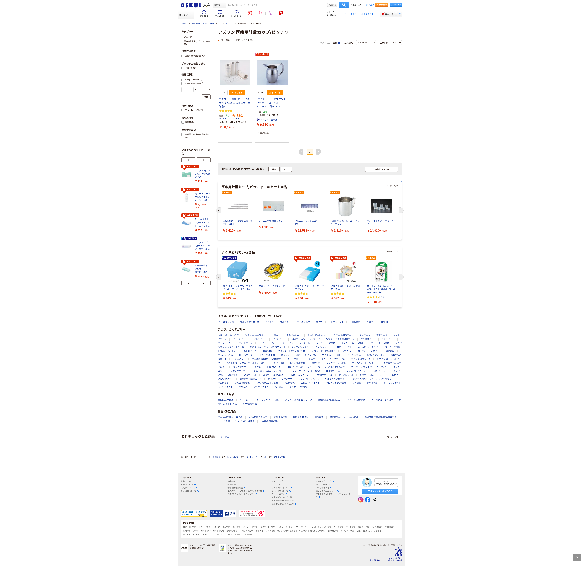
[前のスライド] (188, 159)
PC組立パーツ (274, 367)
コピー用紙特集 (189, 527)
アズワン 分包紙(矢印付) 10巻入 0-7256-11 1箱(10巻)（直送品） (234, 103)
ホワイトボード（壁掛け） (323, 351)
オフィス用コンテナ (360, 359)
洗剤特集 (186, 531)
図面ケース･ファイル (306, 355)
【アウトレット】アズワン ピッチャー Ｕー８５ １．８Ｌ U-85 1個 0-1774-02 (271, 103)
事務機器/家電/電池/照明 (329, 400)
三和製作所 (355, 322)
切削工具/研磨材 (301, 417)
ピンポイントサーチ (233, 535)
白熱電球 (356, 383)
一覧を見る (223, 437)
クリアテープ (388, 339)
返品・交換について (188, 491)
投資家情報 (232, 485)
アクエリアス (279, 457)
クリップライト (261, 386)
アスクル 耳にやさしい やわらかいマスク (202, 173)
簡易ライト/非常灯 (298, 386)
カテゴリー (184, 15)
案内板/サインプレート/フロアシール (267, 347)
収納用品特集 (332, 531)
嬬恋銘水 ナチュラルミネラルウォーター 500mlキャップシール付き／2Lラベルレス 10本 (202, 197)
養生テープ (365, 335)
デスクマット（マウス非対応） (292, 351)
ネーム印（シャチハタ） (368, 347)
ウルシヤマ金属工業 (249, 322)
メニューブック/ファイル (333, 359)
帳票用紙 (316, 363)
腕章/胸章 (267, 351)
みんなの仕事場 (322, 488)
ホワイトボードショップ (288, 527)
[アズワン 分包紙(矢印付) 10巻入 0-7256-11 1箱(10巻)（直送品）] (235, 72)
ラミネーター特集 (267, 527)
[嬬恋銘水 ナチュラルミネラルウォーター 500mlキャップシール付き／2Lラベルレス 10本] (186, 197)
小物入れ (375, 351)
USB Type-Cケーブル (300, 375)
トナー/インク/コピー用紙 (266, 400)
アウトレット (262, 54)
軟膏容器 (216, 457)
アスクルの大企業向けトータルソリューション (334, 495)
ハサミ (262, 343)
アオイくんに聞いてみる (380, 491)
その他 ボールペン (316, 335)
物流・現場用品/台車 (258, 417)
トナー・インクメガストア (209, 527)
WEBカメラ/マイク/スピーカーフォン (369, 367)
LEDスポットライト (310, 383)
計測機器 (319, 417)
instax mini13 (232, 457)
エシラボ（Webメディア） (326, 491)
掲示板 (332, 343)
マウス (257, 367)
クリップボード (294, 359)
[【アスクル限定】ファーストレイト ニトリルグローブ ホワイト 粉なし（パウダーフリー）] (186, 223)
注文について (186, 481)
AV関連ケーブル (324, 375)
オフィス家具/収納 (356, 400)
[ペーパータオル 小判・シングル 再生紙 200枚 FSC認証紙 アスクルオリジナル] (186, 269)
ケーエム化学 (303, 322)
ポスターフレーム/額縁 (352, 343)
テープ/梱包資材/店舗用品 (230, 417)
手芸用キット (239, 359)
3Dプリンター (380, 371)
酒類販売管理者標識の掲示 (283, 501)
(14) (382, 297)
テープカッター (225, 343)
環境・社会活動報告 (235, 488)
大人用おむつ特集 (317, 531)
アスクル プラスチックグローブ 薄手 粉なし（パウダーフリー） (202, 246)
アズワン (229, 24)
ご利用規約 (276, 485)
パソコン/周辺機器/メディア (298, 400)
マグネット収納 (225, 355)
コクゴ (319, 322)
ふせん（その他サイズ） (228, 335)
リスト (323, 43)
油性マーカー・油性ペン (256, 335)
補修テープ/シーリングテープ (306, 339)
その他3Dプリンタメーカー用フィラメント (246, 363)
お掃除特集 (389, 527)
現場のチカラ (247, 531)
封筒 (339, 347)
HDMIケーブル (333, 371)
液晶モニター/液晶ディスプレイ (269, 371)
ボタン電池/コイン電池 (267, 383)
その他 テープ (245, 343)
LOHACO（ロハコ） (323, 481)
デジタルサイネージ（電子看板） (305, 371)
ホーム (184, 24)
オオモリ (269, 322)
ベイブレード (251, 457)
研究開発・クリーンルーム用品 (344, 417)
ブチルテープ (279, 339)
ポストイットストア (191, 535)
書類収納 (390, 351)
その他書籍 (223, 383)
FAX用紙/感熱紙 (297, 363)
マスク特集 (302, 531)
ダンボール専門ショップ (229, 531)
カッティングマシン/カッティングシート (311, 347)
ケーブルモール (346, 375)
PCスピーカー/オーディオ (299, 367)
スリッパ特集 (198, 531)
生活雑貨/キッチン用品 (382, 400)
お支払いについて (188, 488)
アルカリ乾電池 (242, 383)
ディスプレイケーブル (357, 371)
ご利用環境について (280, 491)
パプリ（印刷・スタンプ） (325, 485)
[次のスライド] (204, 159)
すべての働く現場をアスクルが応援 (280, 531)
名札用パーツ (250, 351)
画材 (339, 355)
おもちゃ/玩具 (354, 355)
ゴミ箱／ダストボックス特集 (370, 527)
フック (319, 343)
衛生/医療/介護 (250, 404)
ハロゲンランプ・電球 (336, 383)
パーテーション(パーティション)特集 (316, 527)
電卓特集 (226, 527)
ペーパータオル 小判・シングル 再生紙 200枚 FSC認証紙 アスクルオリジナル (202, 269)
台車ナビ (259, 531)
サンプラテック (336, 322)
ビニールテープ (240, 339)
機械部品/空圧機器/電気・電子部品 (381, 417)
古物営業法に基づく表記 (282, 497)
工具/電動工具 (280, 417)
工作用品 (326, 355)
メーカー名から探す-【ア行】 (202, 24)
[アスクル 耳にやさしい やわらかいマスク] (186, 174)
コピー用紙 (278, 363)
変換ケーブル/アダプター (372, 375)
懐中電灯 (279, 386)
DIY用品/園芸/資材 (269, 421)
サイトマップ (277, 481)
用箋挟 (312, 359)
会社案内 (231, 481)
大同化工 (371, 322)
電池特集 (236, 527)
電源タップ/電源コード (250, 379)
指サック (285, 355)
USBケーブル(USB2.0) (273, 375)
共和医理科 (285, 322)
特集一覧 (248, 535)
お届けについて (187, 485)
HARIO (384, 322)
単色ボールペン (293, 335)
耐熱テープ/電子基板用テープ (340, 339)
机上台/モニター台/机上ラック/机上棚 (257, 355)
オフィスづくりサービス (212, 535)
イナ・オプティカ (226, 322)
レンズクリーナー (238, 371)
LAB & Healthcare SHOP (229, 119)
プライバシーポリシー (281, 488)
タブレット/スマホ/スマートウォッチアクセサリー (322, 379)
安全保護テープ (368, 339)
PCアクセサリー (240, 367)
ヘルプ (371, 5)
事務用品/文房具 (225, 400)
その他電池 (289, 383)
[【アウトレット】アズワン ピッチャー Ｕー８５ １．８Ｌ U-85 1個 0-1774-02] (272, 72)
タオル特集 (211, 531)
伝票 (349, 347)
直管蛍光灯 (372, 383)
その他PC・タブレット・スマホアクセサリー (373, 379)
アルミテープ (260, 339)
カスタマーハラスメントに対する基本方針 (244, 491)
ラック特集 (350, 527)
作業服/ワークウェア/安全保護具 (238, 421)
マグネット (304, 343)
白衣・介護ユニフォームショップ (370, 531)
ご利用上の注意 (278, 494)
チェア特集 (338, 527)
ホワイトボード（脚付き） (353, 351)
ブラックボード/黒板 (379, 343)
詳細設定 (332, 5)
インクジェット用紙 (336, 363)
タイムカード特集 (250, 527)
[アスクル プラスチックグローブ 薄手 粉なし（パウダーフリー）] (186, 246)
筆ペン (277, 335)
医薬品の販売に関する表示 (283, 504)
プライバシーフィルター (363, 363)
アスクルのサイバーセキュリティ (241, 494)
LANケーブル (250, 375)
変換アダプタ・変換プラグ (280, 379)
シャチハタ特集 (347, 531)
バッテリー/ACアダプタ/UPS (331, 367)
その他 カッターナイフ (282, 343)
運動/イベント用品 (376, 355)
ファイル (244, 400)
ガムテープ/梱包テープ (342, 335)
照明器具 (243, 386)
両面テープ (381, 335)
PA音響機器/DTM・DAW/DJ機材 (266, 359)
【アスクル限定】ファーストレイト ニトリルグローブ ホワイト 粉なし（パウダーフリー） (202, 222)
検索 (344, 5)
